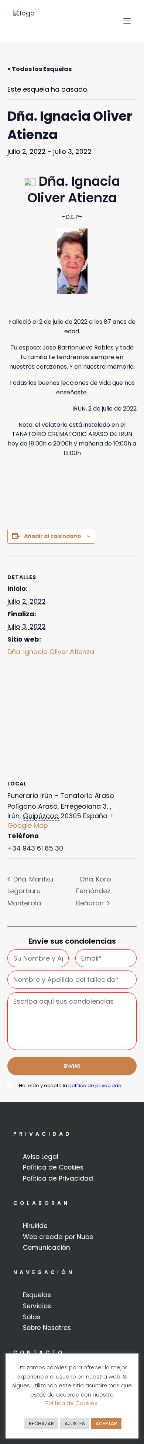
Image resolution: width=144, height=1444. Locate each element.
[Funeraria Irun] (24, 21)
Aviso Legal (40, 1156)
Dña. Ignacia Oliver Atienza (50, 651)
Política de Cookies (53, 1167)
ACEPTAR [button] (106, 1423)
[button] (127, 21)
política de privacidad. (95, 1085)
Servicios (37, 1306)
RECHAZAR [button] (41, 1423)
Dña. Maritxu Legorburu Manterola (30, 891)
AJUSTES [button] (75, 1423)
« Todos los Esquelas (39, 69)
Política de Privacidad (58, 1178)
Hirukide (35, 1225)
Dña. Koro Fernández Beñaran (93, 891)
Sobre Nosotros (47, 1327)
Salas (31, 1317)
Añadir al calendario (52, 536)
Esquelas (37, 1295)
